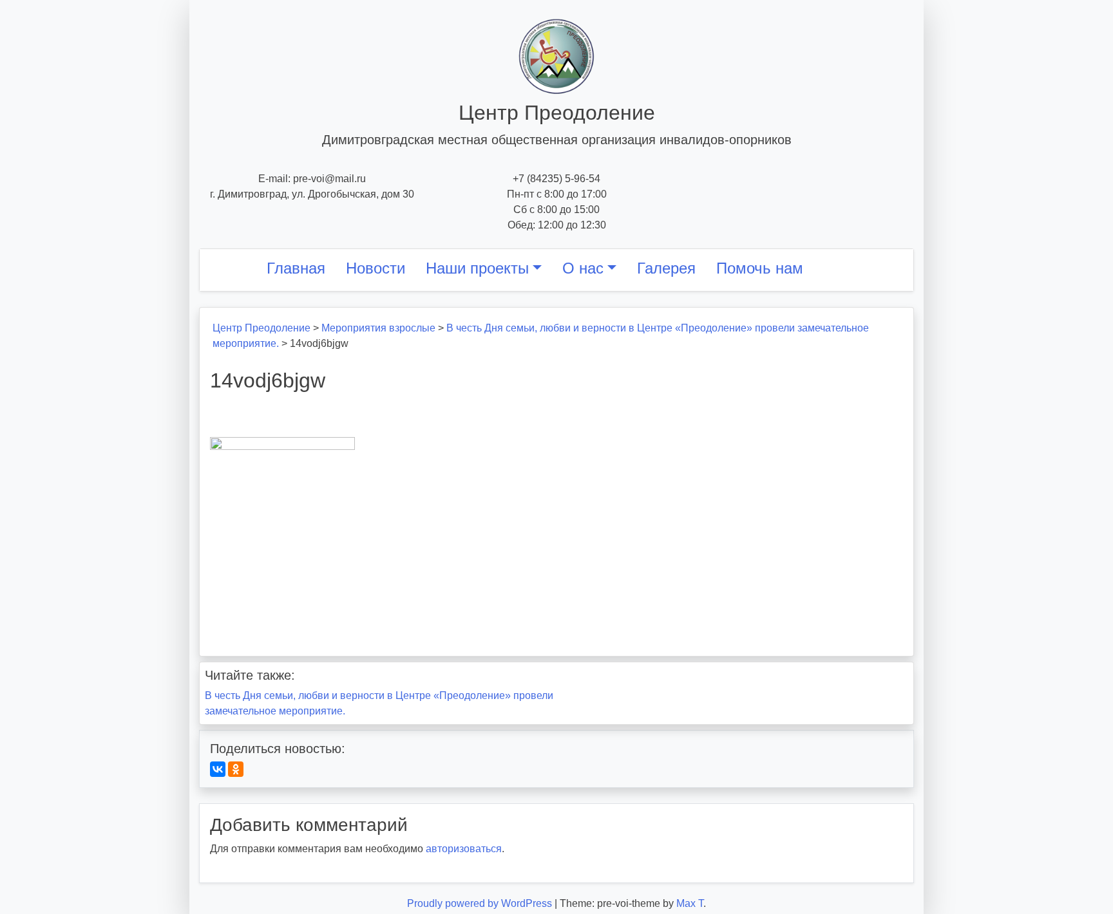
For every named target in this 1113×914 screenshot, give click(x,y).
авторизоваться (464, 848)
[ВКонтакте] (217, 769)
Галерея (666, 268)
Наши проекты (477, 268)
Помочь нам (759, 268)
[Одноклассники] (235, 769)
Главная (296, 268)
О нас (583, 268)
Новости (375, 268)
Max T (689, 903)
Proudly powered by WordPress (481, 903)
